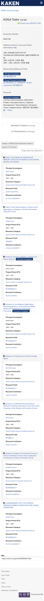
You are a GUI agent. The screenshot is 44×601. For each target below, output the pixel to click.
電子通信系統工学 (9, 76)
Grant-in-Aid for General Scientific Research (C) (20, 235)
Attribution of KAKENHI (9, 590)
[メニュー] (41, 2)
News (3, 583)
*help (39, 23)
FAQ (3, 579)
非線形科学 (21, 83)
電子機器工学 (18, 85)
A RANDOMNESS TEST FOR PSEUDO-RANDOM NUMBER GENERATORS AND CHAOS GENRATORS (20, 505)
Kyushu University (11, 296)
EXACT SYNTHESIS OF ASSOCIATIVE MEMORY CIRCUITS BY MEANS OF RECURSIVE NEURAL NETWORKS (21, 160)
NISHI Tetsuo (10, 171)
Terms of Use (6, 587)
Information (5, 571)
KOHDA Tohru (10, 221)
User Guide (5, 575)
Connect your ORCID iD (28, 23)
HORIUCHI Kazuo (11, 467)
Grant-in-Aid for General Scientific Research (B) (20, 185)
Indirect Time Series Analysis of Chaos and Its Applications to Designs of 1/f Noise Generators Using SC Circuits (20, 209)
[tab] (23, 125)
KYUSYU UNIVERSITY (13, 544)
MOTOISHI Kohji (11, 368)
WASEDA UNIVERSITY (13, 494)
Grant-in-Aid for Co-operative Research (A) (19, 282)
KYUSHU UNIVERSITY (13, 198)
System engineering (12, 192)
